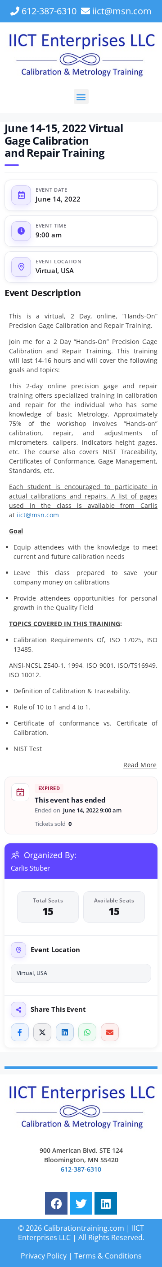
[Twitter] (81, 1203)
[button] (81, 96)
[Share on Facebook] (20, 1032)
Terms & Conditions (108, 1256)
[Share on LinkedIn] (65, 1032)
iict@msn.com (122, 11)
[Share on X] (42, 1032)
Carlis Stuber (30, 867)
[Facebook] (56, 1203)
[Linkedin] (105, 1203)
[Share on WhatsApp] (87, 1032)
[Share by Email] (110, 1032)
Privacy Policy (44, 1256)
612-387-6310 (49, 11)
